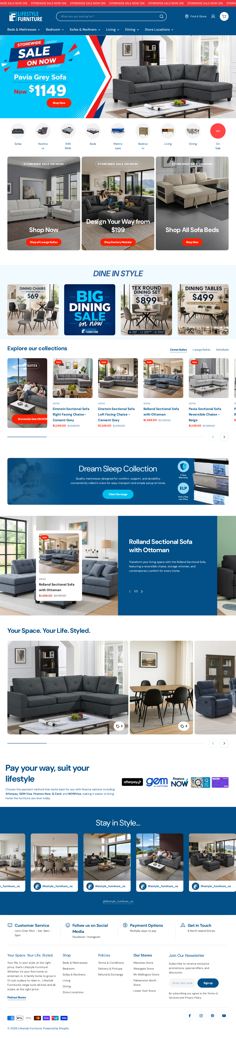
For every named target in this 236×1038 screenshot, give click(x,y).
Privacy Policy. (193, 997)
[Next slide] (224, 437)
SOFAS (56, 403)
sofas (146, 403)
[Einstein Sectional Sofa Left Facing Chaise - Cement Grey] (118, 378)
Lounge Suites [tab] (201, 350)
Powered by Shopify (56, 1028)
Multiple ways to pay (143, 931)
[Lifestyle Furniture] (33, 309)
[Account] (213, 16)
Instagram (93, 937)
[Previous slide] (213, 437)
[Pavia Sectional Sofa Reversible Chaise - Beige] (209, 378)
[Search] (161, 16)
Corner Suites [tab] (178, 350)
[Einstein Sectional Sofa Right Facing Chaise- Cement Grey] (73, 378)
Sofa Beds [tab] (222, 350)
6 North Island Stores (201, 931)
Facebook (78, 937)
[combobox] (111, 16)
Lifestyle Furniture (30, 1028)
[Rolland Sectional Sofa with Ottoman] (163, 378)
